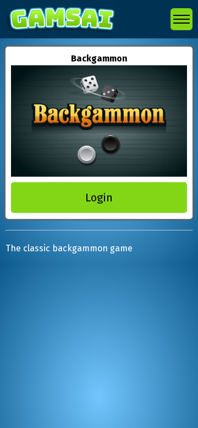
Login (99, 197)
